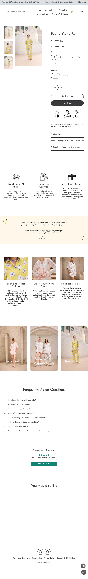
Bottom (54, 71)
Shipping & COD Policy (66, 558)
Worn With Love (59, 14)
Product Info (56, 134)
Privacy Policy (49, 558)
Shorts (55, 76)
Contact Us (42, 14)
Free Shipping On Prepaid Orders (65, 141)
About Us (63, 10)
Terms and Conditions (21, 558)
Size (53, 52)
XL (78, 57)
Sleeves (54, 82)
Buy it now (67, 103)
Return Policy (37, 558)
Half (54, 87)
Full (62, 87)
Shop (39, 10)
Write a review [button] (44, 464)
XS (54, 57)
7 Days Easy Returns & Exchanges (65, 147)
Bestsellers (50, 10)
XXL (54, 64)
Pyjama (65, 76)
